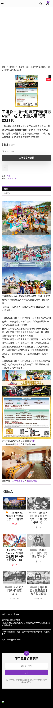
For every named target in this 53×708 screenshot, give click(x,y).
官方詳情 (38, 601)
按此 (33, 441)
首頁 (4, 67)
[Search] (41, 3)
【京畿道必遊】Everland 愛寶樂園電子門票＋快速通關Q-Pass (14, 555)
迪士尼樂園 (32, 480)
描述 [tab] (6, 189)
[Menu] (3, 3)
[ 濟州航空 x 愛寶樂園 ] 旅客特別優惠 (38, 590)
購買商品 (14, 527)
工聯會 (8, 178)
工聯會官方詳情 (26, 157)
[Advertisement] (26, 35)
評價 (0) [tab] (7, 193)
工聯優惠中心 (18, 480)
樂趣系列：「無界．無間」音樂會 (38, 553)
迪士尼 (14, 178)
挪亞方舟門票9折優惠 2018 (15, 590)
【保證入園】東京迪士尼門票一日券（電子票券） (38, 517)
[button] (49, 76)
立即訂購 (38, 530)
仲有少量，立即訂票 (38, 564)
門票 (12, 67)
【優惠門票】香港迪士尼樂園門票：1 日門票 (15, 516)
